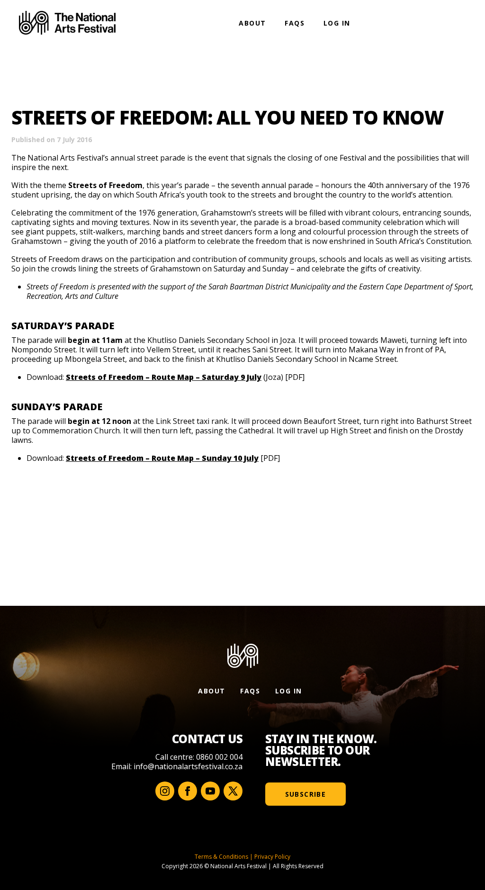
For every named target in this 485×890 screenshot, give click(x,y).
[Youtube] (210, 791)
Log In (336, 22)
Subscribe (305, 794)
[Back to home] (67, 23)
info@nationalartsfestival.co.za (188, 766)
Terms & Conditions (221, 857)
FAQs (295, 22)
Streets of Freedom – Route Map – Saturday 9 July (163, 377)
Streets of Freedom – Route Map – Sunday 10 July (162, 458)
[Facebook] (187, 791)
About (252, 22)
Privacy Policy (272, 857)
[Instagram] (164, 791)
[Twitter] (233, 791)
